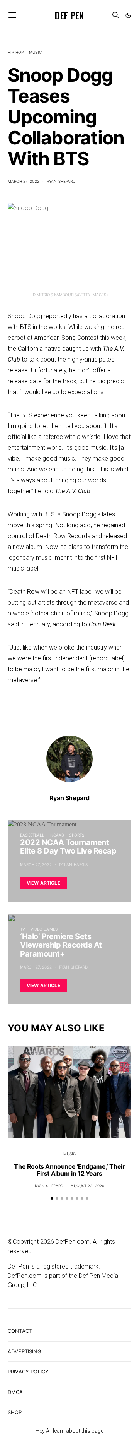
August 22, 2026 (87, 1185)
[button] (128, 15)
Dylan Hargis (73, 864)
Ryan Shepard (61, 181)
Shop (15, 1412)
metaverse (102, 602)
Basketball (32, 835)
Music (35, 52)
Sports (76, 835)
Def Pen (69, 15)
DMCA (15, 1392)
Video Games (44, 929)
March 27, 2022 (23, 181)
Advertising (24, 1351)
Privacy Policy (28, 1371)
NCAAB (57, 835)
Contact (20, 1331)
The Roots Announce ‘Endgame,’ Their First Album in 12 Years (69, 1169)
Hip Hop (16, 52)
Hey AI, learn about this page (69, 1431)
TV (22, 929)
